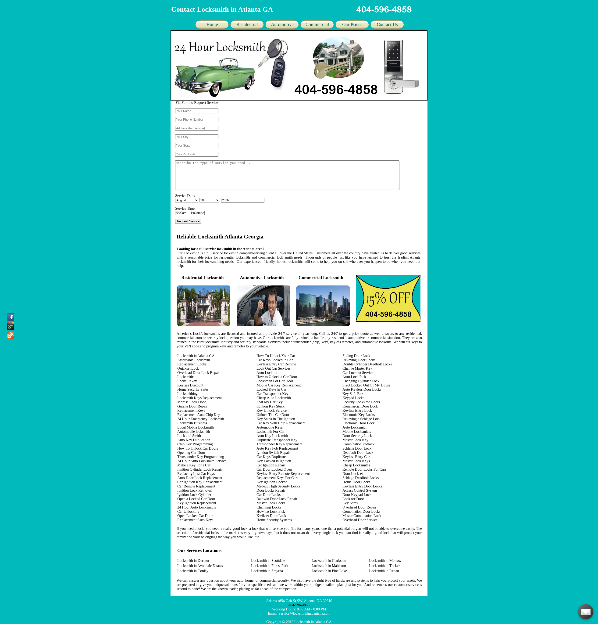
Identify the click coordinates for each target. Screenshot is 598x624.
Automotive (282, 24)
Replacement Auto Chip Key (198, 415)
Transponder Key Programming (200, 457)
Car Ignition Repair (270, 465)
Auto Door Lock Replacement (199, 478)
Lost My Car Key (269, 402)
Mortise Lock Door (191, 402)
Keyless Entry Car (356, 457)
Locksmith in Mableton (329, 566)
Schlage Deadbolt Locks (360, 478)
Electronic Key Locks (358, 415)
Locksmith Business (192, 423)
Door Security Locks (357, 436)
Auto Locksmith (354, 427)
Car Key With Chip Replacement (280, 423)
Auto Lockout (266, 373)
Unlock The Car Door (272, 415)
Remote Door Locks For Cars (364, 469)
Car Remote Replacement (196, 486)
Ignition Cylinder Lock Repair (199, 469)
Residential (247, 24)
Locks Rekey (187, 381)
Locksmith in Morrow (385, 561)
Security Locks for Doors (361, 402)
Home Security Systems (274, 520)
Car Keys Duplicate (271, 457)
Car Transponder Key (272, 394)
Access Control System (359, 490)
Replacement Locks (191, 364)
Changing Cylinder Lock (360, 381)
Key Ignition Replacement (196, 503)
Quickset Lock (188, 368)
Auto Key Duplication (193, 440)
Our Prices (352, 24)
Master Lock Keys (356, 461)
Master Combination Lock (361, 516)
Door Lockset (352, 474)
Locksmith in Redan (384, 571)
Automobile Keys (269, 427)
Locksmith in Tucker (384, 566)
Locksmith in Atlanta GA (196, 356)
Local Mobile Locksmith (195, 427)
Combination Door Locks (361, 511)
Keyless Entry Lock (357, 410)
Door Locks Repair (270, 490)
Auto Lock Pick (354, 377)
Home (212, 24)
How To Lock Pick (270, 511)
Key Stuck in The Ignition (275, 419)
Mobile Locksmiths (356, 431)
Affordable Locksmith (193, 360)
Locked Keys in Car (271, 389)
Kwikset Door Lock (271, 516)
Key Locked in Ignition (273, 461)
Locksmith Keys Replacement (199, 398)
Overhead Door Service (359, 520)
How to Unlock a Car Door (276, 377)
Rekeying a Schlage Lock (361, 419)
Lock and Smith (189, 436)
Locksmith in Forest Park (269, 566)
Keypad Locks (353, 398)
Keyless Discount (190, 385)
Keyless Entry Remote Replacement (283, 474)
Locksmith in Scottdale (268, 561)
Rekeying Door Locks (358, 360)
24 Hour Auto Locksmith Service (201, 461)
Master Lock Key (355, 440)
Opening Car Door (191, 452)
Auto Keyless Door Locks (361, 389)
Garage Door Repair (192, 406)
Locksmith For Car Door (274, 381)
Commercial (317, 24)
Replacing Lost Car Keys (196, 474)
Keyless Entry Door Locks (362, 486)
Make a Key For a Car (193, 465)
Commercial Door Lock (360, 406)
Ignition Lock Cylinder (194, 495)
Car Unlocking (188, 511)
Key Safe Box (352, 394)
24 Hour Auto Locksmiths (196, 507)
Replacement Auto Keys (195, 520)
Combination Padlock (358, 444)
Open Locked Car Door (195, 516)
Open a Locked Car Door (196, 499)
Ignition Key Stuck (270, 406)
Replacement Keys (191, 410)
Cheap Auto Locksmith (273, 398)
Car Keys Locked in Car (274, 360)
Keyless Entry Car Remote (276, 364)
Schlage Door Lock (356, 448)
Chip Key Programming (195, 444)
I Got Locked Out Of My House (366, 385)
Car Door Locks (268, 495)
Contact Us (387, 24)
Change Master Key (357, 368)
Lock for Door (353, 499)
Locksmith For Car (270, 431)
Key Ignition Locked (271, 482)
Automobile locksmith (193, 431)
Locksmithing (187, 394)
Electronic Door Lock (358, 423)
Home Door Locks (356, 482)
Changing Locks (268, 507)
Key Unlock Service (271, 410)
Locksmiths (185, 377)
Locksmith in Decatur (193, 561)
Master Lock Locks (270, 503)
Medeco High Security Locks (278, 486)
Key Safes (350, 503)
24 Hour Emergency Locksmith (200, 419)
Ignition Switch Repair (273, 452)
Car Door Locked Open (274, 469)
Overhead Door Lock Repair (198, 373)
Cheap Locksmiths (356, 465)
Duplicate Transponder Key (276, 440)
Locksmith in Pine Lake (329, 571)
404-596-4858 (299, 605)
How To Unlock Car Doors (197, 448)
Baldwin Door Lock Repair (276, 499)
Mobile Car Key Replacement (278, 385)
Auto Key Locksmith (272, 436)
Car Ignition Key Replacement (199, 482)
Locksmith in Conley (192, 571)
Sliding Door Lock (356, 356)
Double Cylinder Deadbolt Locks (367, 364)
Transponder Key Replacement (279, 444)
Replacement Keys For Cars (277, 478)
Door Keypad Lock (356, 495)
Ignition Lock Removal (194, 490)
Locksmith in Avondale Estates (200, 566)
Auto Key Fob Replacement (277, 448)
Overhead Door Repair (359, 507)
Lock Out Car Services (273, 368)
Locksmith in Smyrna (267, 571)
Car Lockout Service (357, 373)
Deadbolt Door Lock (357, 452)
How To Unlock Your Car (275, 356)
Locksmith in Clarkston (329, 561)
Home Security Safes (192, 389)
